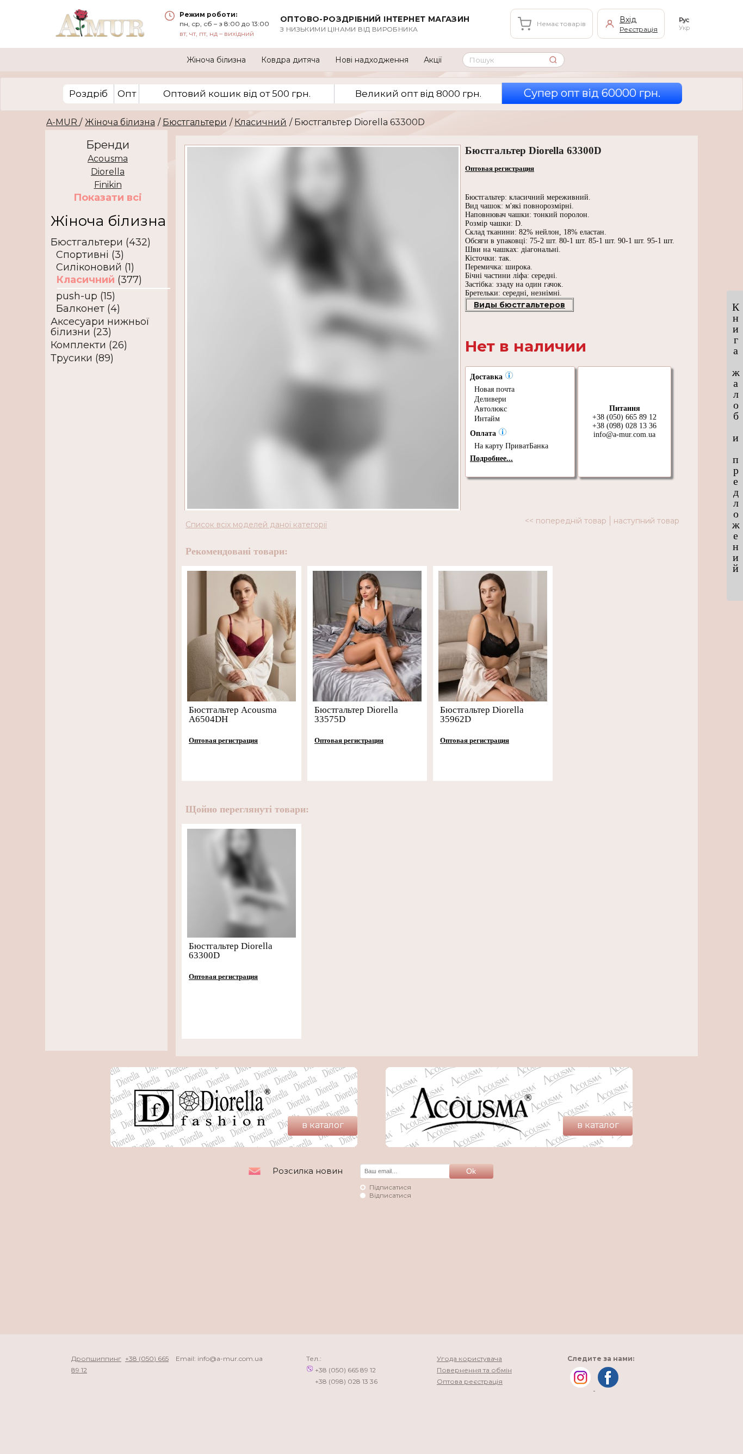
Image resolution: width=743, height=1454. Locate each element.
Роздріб (88, 93)
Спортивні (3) (90, 255)
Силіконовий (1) (95, 267)
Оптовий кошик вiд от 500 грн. (237, 93)
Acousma (108, 158)
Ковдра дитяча (290, 60)
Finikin (108, 185)
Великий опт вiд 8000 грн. (418, 93)
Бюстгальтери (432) (101, 242)
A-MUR (62, 122)
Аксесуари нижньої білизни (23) (100, 327)
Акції (433, 60)
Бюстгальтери (195, 122)
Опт (126, 93)
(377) (99, 280)
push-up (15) (85, 296)
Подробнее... (491, 458)
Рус (684, 19)
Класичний (260, 122)
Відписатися (390, 1195)
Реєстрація (639, 29)
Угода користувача (469, 1358)
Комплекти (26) (89, 345)
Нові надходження (371, 60)
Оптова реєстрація (470, 1381)
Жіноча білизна (216, 60)
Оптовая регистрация (499, 168)
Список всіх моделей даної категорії (256, 524)
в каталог (323, 1125)
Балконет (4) (88, 309)
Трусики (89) (82, 358)
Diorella (108, 172)
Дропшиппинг (96, 1358)
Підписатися (390, 1187)
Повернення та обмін (474, 1370)
